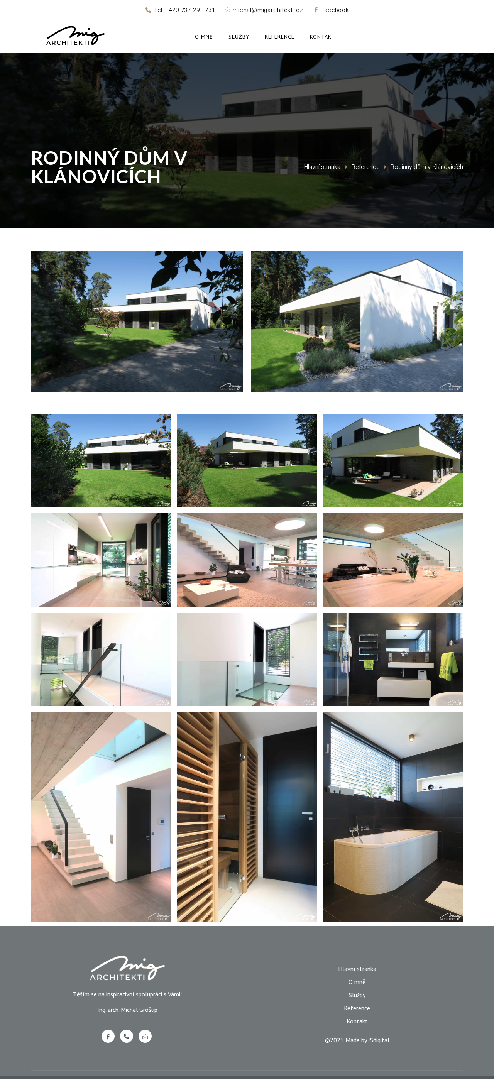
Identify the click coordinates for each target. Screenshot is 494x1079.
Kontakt (322, 36)
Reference (279, 36)
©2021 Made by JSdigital (357, 1040)
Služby (238, 36)
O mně (204, 36)
